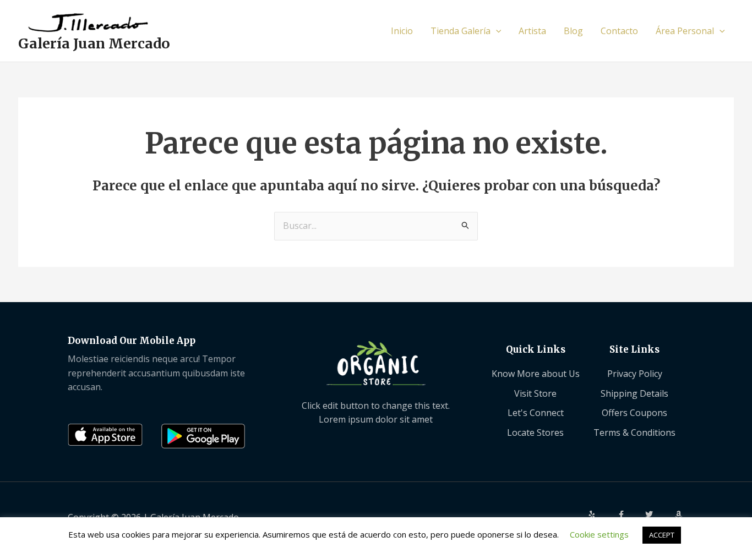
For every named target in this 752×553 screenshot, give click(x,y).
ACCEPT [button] (661, 535)
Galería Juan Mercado (94, 43)
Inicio (402, 31)
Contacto (619, 31)
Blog (573, 31)
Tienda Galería (461, 31)
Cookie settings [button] (599, 534)
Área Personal (685, 31)
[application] (496, 31)
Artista (532, 31)
